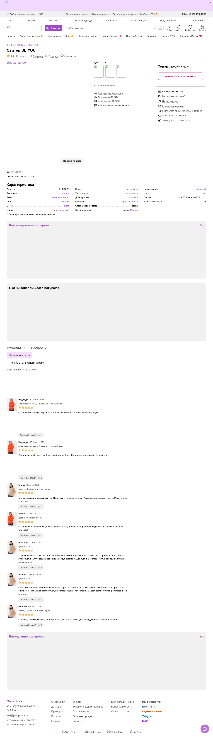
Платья (10, 20)
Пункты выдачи (170, 100)
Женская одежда (16, 45)
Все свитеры (109, 101)
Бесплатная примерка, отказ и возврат (182, 110)
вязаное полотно (60, 197)
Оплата (77, 701)
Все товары (108, 97)
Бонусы (55, 721)
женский (65, 201)
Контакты (78, 721)
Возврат (56, 716)
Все (202, 225)
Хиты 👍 (69, 35)
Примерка (57, 711)
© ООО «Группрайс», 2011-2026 (21, 720)
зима (66, 205)
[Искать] (155, 28)
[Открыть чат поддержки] (205, 729)
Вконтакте (148, 706)
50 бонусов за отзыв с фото (176, 120)
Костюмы (53, 20)
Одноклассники (152, 711)
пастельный (132, 193)
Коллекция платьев (88, 35)
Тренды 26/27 (168, 35)
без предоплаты (100, 14)
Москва (134, 209)
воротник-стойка (129, 201)
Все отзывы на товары (114, 105)
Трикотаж (152, 35)
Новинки (11, 35)
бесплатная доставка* (77, 14)
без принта (132, 188)
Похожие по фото (72, 160)
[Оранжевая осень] (99, 71)
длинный (133, 197)
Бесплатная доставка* (173, 96)
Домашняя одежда (82, 20)
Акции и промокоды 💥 (31, 35)
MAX (145, 721)
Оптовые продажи (83, 716)
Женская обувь (138, 20)
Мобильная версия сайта (20, 724)
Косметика (111, 20)
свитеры (65, 193)
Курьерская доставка (173, 105)
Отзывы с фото (120, 711)
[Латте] (110, 71)
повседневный (61, 209)
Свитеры (33, 45)
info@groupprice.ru (17, 715)
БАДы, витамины (168, 20)
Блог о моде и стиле (122, 701)
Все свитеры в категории (110, 92)
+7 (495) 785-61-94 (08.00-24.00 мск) (21, 708)
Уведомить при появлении (180, 76)
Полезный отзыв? (31, 435)
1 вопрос (53, 55)
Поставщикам (81, 711)
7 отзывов (38, 55)
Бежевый (201, 188)
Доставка (56, 706)
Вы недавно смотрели (26, 636)
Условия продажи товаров (88, 706)
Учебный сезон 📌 (112, 35)
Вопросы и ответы (121, 706)
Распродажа (54, 35)
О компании (58, 701)
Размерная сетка (107, 85)
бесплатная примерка (124, 14)
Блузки (31, 20)
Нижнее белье (199, 20)
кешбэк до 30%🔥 (149, 14)
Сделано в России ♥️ (191, 35)
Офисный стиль (134, 35)
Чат (185, 14)
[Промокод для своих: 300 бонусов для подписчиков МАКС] (106, 5)
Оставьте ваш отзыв (19, 354)
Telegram (147, 716)
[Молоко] (121, 71)
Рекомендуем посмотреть (29, 225)
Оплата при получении (174, 115)
